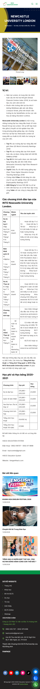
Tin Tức (32, 25)
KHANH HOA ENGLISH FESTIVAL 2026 (16, 499)
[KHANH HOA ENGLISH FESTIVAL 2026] (20, 486)
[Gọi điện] (35, 684)
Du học (7, 598)
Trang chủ (8, 586)
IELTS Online (8, 610)
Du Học (16, 25)
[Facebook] (5, 673)
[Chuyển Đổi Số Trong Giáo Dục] (20, 516)
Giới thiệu (8, 606)
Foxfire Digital (24, 684)
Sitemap (7, 614)
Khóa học (7, 590)
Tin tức (7, 602)
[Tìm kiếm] (32, 4)
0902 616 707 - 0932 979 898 (17, 629)
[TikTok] (28, 673)
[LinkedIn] (17, 673)
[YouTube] (11, 673)
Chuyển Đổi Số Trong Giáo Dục (14, 529)
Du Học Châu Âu (24, 25)
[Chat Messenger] (35, 671)
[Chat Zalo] (35, 678)
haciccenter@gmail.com (14, 633)
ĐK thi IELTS (8, 594)
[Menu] (37, 4)
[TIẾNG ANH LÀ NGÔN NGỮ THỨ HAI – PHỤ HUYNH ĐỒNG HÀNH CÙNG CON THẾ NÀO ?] (20, 546)
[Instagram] (23, 673)
